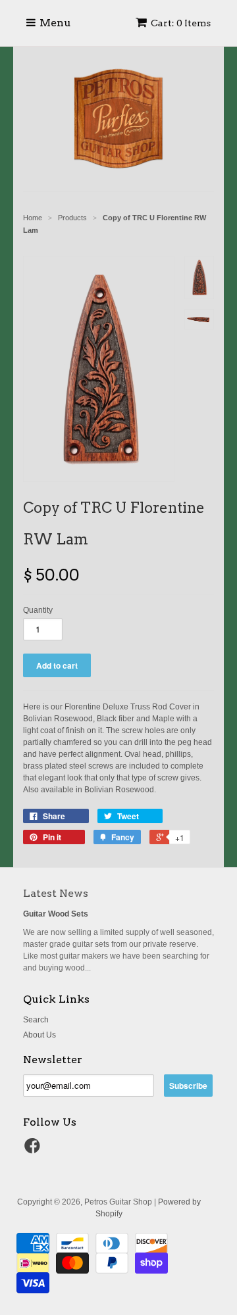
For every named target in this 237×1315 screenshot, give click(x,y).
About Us (39, 1035)
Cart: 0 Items (181, 23)
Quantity (38, 610)
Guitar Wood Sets (55, 914)
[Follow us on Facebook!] (34, 1150)
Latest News (55, 893)
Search (36, 1019)
